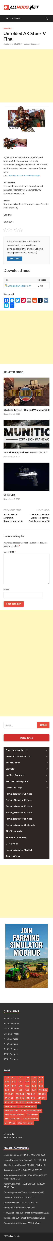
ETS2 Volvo (10, 1123)
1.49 (20, 1086)
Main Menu (15, 18)
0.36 (7, 1077)
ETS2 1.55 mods (11, 1028)
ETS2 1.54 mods (11, 1033)
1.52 (41, 1086)
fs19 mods (9, 1133)
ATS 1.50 (42, 1094)
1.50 (27, 1086)
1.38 (27, 1077)
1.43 (20, 1082)
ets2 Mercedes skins (14, 1114)
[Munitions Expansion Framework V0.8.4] (26, 449)
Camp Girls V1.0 (26, 1197)
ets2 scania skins (12, 1119)
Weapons (8, 28)
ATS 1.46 (43, 1090)
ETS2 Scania (32, 1114)
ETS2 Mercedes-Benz (31, 1110)
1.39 (34, 1077)
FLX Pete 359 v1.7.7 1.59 (30, 1170)
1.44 (27, 1082)
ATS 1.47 (9, 1094)
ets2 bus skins (33, 1102)
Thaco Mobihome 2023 (32, 1192)
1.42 (14, 1082)
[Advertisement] (26, 75)
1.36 (14, 1077)
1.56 (27, 1090)
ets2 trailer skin (30, 1119)
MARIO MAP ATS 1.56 (34, 1154)
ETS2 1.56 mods (11, 1023)
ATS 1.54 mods (11, 1054)
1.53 (7, 1090)
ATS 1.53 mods (11, 1059)
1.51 (34, 1086)
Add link (15, 258)
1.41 (7, 1082)
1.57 (34, 1090)
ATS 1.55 (42, 1098)
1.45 (34, 1082)
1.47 (7, 1086)
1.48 (14, 1086)
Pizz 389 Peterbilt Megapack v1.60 (32, 1212)
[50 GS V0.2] (26, 491)
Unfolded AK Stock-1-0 (19, 285)
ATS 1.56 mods (11, 1043)
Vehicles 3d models (13, 1137)
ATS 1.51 (9, 1098)
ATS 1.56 (9, 1102)
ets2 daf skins (11, 1106)
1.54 (14, 1090)
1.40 (41, 1077)
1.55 (20, 1090)
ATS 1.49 (31, 1094)
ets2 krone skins (28, 1106)
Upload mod (26, 737)
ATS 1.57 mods (11, 1038)
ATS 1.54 (31, 1098)
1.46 (41, 1082)
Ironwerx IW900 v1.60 (29, 1222)
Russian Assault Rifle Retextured (24, 175)
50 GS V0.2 (10, 494)
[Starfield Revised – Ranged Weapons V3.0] (26, 406)
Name (6, 589)
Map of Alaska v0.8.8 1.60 (25, 1202)
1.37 (20, 1077)
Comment (10, 552)
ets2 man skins (11, 1110)
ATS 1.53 (20, 1098)
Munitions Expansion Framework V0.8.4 (25, 452)
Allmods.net (13, 1236)
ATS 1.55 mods (11, 1049)
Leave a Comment (31, 44)
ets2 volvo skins (25, 1123)
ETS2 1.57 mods (11, 1018)
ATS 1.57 (20, 1102)
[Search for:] (26, 725)
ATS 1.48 (20, 1094)
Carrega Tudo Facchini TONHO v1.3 (28, 1160)
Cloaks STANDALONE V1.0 (31, 1165)
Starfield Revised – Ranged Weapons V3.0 (26, 409)
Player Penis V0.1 (26, 1207)
